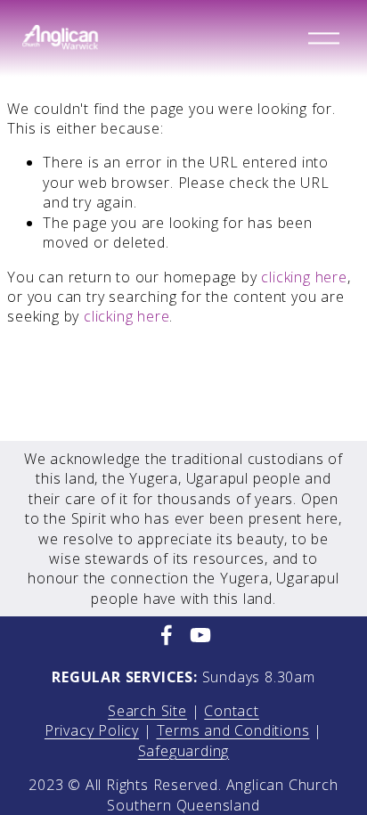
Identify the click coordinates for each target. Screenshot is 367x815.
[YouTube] (200, 635)
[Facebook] (166, 635)
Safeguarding (184, 751)
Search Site (147, 711)
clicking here (304, 277)
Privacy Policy (92, 730)
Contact (231, 711)
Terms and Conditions (233, 730)
